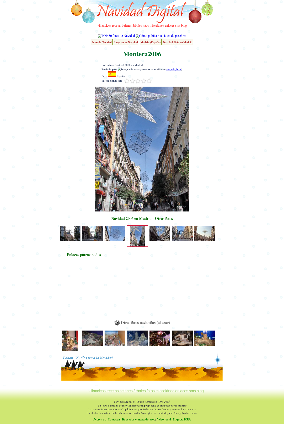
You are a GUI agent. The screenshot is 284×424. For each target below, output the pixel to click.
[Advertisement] (84, 290)
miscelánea (157, 25)
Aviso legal (164, 419)
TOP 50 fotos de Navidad (118, 35)
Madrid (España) (151, 42)
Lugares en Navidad (126, 42)
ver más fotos (173, 69)
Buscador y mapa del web (138, 419)
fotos (146, 25)
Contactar (114, 419)
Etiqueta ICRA (182, 419)
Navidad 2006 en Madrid (177, 42)
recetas (116, 25)
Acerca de (99, 419)
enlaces (169, 25)
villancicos (104, 25)
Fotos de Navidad (102, 42)
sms (177, 25)
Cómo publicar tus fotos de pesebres (162, 35)
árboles (137, 25)
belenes (127, 25)
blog (184, 25)
